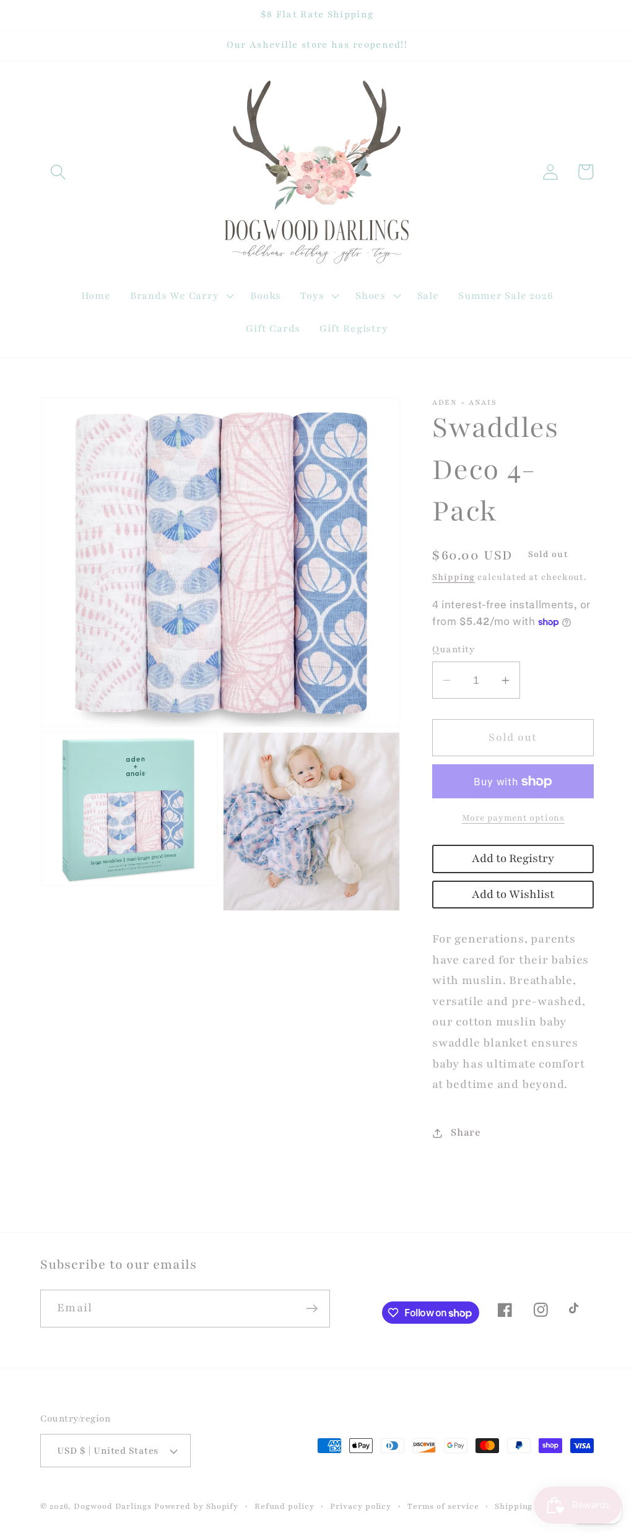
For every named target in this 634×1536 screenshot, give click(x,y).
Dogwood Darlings (113, 1506)
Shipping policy (528, 1506)
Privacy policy (360, 1506)
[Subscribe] (311, 1308)
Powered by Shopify (196, 1506)
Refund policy (284, 1506)
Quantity (453, 649)
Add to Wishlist (513, 894)
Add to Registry (513, 858)
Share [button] (466, 1132)
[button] (58, 171)
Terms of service (443, 1506)
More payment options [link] (513, 818)
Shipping (453, 577)
